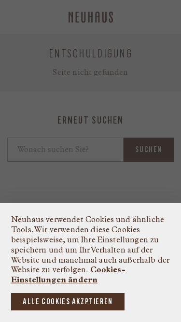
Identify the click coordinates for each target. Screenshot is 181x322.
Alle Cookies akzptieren (68, 301)
